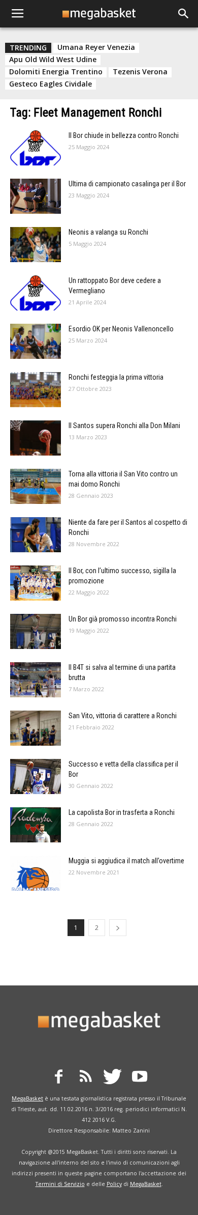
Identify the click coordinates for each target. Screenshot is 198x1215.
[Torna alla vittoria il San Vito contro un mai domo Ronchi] (35, 486)
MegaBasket (27, 1098)
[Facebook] (59, 1078)
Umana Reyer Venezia (96, 47)
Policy (114, 1184)
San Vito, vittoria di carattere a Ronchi (123, 716)
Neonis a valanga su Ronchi (108, 232)
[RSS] (86, 1078)
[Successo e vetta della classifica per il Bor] (35, 776)
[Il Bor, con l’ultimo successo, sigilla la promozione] (35, 583)
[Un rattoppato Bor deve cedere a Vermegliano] (35, 292)
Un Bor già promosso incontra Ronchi (123, 619)
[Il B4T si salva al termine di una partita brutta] (35, 679)
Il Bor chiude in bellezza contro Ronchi (124, 135)
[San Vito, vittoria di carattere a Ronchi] (35, 728)
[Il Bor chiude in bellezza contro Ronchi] (35, 147)
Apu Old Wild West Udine (52, 59)
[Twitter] (113, 1078)
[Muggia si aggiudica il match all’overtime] (35, 873)
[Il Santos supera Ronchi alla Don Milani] (35, 438)
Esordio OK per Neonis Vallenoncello (121, 329)
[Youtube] (139, 1078)
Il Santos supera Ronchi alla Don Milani (124, 425)
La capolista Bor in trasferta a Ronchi (122, 812)
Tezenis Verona (140, 71)
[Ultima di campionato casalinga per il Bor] (35, 196)
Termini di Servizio (60, 1184)
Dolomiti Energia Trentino (56, 71)
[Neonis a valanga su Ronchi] (35, 244)
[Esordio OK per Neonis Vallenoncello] (35, 341)
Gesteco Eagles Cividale (50, 84)
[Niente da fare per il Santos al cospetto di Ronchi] (35, 534)
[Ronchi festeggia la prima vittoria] (35, 389)
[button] (184, 13)
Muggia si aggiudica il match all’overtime (126, 861)
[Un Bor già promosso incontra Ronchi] (35, 631)
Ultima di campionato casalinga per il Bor (127, 184)
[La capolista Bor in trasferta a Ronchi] (35, 824)
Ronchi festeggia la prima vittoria (116, 377)
